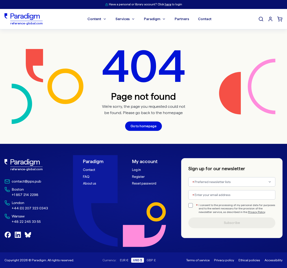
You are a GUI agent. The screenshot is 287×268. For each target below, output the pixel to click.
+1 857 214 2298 (25, 195)
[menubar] (149, 19)
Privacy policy (224, 260)
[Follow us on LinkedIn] (18, 235)
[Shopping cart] (280, 19)
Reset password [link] (144, 183)
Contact (89, 170)
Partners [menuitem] (182, 19)
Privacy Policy (256, 212)
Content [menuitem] (94, 19)
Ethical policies (249, 260)
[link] (33, 165)
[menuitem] (270, 19)
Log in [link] (136, 170)
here (168, 4)
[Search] (261, 19)
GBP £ (151, 260)
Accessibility (274, 260)
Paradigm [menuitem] (152, 19)
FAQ (86, 177)
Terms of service (198, 260)
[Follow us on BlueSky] (28, 235)
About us (89, 183)
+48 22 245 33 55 (26, 221)
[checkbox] (190, 205)
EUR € (124, 260)
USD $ (137, 260)
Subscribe (232, 223)
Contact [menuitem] (204, 19)
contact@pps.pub (26, 181)
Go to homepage (143, 126)
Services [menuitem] (122, 19)
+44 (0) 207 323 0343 (30, 208)
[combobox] (231, 182)
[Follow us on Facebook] (7, 235)
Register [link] (138, 177)
